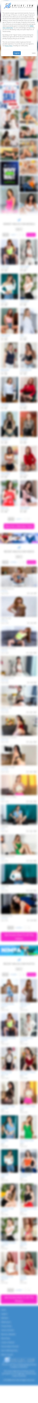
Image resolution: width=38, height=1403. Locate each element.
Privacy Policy (8, 45)
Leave (33, 53)
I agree (16, 53)
